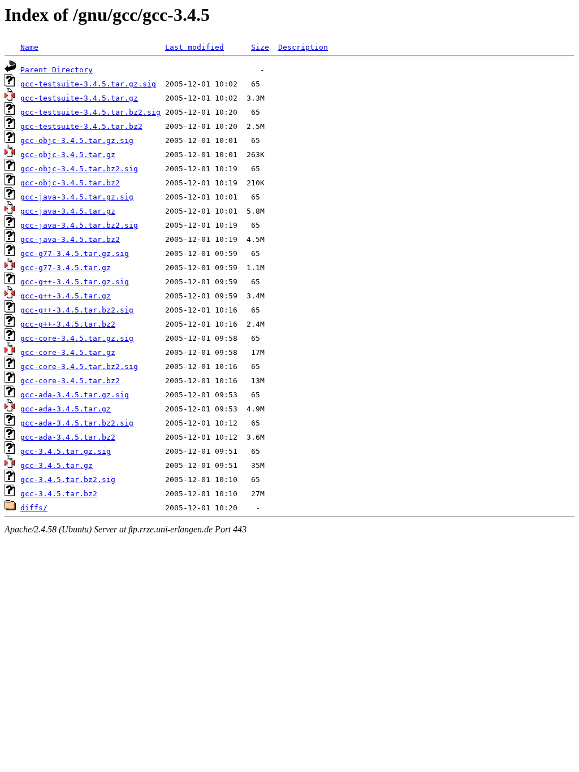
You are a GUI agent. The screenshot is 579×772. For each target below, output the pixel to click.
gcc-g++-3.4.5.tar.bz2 (67, 324)
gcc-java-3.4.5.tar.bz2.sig (79, 225)
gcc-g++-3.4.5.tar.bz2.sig (76, 310)
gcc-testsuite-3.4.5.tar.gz (79, 98)
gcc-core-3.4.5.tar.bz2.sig (79, 366)
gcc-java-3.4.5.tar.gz (67, 211)
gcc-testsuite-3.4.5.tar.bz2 (81, 126)
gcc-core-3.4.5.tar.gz (67, 352)
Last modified (194, 47)
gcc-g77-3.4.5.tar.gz (65, 267)
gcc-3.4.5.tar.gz (56, 465)
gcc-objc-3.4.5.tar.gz (67, 154)
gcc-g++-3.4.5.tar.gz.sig (74, 281)
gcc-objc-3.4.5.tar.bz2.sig (79, 168)
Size (260, 47)
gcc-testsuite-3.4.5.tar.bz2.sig (90, 112)
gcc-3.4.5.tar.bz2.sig (67, 479)
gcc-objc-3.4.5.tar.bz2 (70, 183)
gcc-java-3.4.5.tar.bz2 (70, 239)
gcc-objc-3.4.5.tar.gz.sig (76, 140)
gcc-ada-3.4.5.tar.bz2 (67, 437)
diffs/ (33, 508)
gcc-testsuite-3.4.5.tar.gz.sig (88, 84)
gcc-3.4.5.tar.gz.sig (65, 451)
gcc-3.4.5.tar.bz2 (58, 493)
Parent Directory (56, 70)
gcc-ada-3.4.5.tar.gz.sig (74, 395)
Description (303, 47)
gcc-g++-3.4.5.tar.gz (65, 296)
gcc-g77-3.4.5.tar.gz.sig (74, 253)
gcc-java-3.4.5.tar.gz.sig (76, 197)
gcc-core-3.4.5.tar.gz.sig (76, 338)
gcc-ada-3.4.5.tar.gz (65, 409)
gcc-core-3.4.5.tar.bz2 (70, 380)
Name (29, 47)
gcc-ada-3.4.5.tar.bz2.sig (76, 423)
